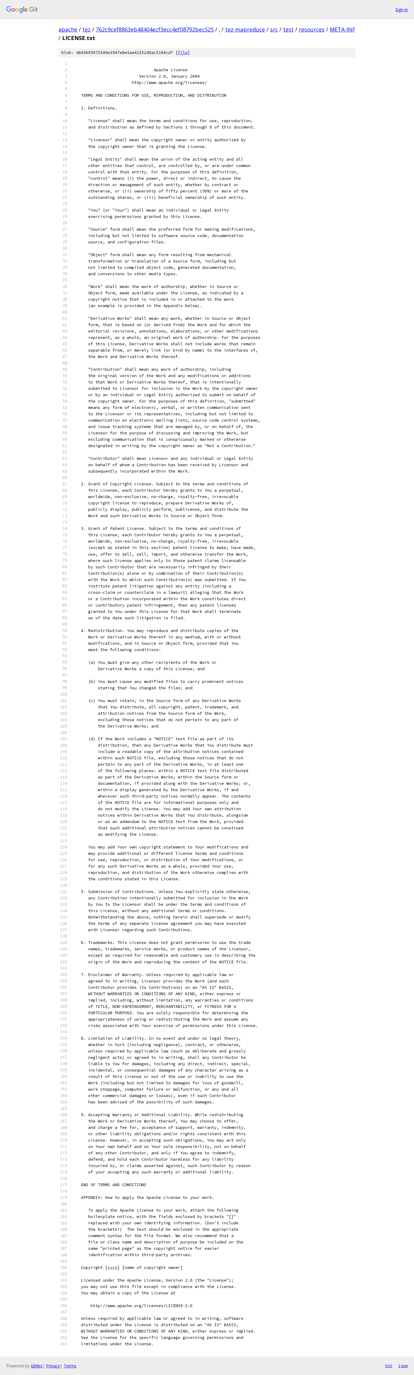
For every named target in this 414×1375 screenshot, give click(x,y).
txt (388, 1365)
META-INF (342, 29)
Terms (70, 1366)
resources (312, 29)
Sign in (401, 9)
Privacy (53, 1366)
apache (67, 29)
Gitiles (36, 1366)
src (274, 29)
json (403, 1365)
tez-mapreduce (245, 29)
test (288, 29)
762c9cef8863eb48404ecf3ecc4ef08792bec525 (155, 29)
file (183, 52)
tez (86, 29)
